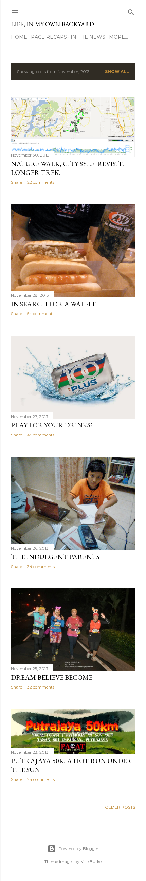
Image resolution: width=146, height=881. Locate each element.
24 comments (41, 779)
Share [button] (16, 182)
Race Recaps (49, 37)
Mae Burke (91, 861)
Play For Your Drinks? (52, 425)
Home (19, 37)
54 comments (40, 313)
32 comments (40, 687)
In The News (88, 37)
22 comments (40, 182)
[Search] (131, 10)
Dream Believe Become (51, 677)
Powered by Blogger (78, 848)
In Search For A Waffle (53, 303)
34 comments (41, 566)
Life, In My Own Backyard (52, 24)
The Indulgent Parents (55, 556)
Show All (117, 71)
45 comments (40, 434)
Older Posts (120, 807)
